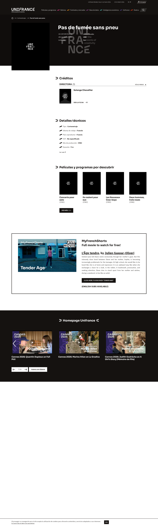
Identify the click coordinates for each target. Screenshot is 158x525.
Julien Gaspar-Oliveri (119, 253)
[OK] (106, 522)
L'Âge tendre (90, 253)
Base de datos (94, 10)
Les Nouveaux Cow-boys (113, 198)
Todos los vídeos (38, 369)
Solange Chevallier (88, 34)
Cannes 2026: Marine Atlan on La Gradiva (32, 357)
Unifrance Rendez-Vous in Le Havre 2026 (99, 2)
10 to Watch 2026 (119, 2)
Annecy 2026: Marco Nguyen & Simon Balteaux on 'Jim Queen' (124, 358)
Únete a (136, 10)
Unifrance (126, 10)
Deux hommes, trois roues (136, 198)
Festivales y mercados (77, 10)
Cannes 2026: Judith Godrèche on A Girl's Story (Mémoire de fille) (76, 358)
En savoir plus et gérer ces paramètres (23, 523)
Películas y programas (48, 10)
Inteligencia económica (111, 10)
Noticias (63, 10)
